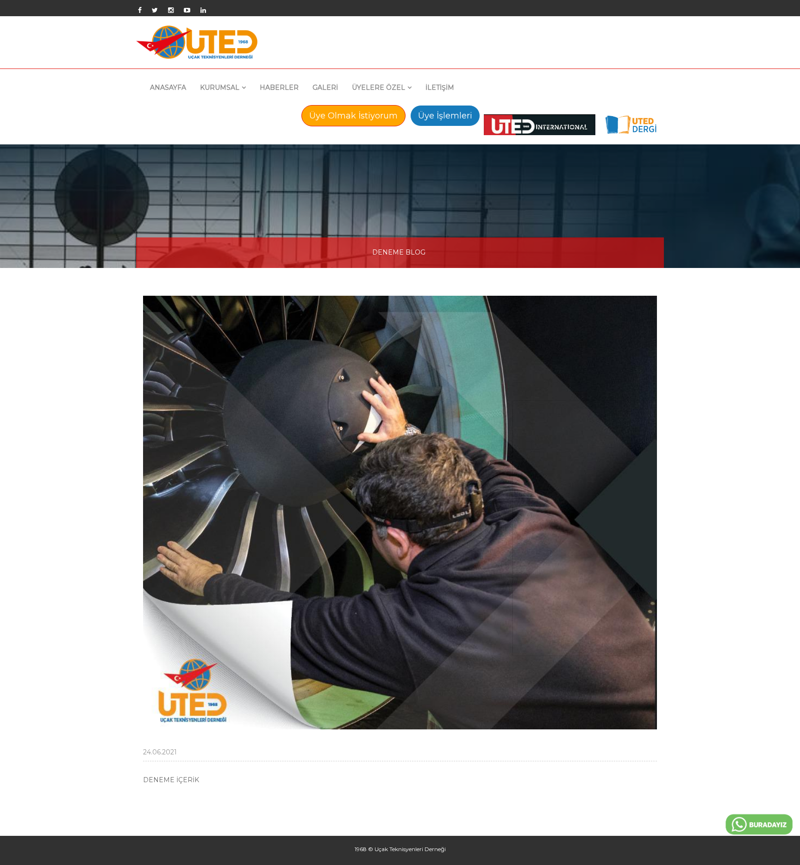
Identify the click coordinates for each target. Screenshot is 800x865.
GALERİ (325, 87)
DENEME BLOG (398, 252)
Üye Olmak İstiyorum (353, 116)
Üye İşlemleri (445, 116)
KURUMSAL (219, 87)
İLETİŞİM (439, 87)
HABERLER (279, 87)
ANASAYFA (168, 87)
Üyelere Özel (378, 87)
